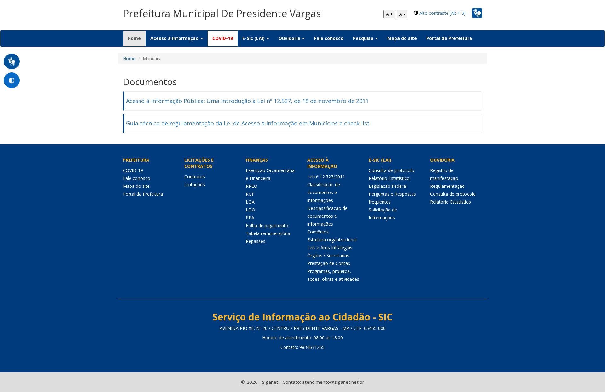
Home (137, 38)
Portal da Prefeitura (449, 38)
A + (389, 14)
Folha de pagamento (267, 225)
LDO (250, 210)
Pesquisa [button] (364, 38)
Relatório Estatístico (389, 178)
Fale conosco (328, 38)
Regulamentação (447, 186)
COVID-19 (222, 38)
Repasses (255, 241)
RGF (250, 194)
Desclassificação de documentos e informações (327, 216)
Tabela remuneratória (268, 233)
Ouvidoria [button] (290, 38)
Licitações (194, 184)
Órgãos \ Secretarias (328, 255)
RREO (251, 186)
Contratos (194, 177)
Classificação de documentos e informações (323, 192)
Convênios (318, 232)
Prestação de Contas (328, 263)
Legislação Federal (388, 186)
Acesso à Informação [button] (175, 38)
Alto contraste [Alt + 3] (442, 13)
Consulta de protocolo (391, 170)
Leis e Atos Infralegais (329, 248)
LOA (250, 202)
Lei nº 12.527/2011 (326, 177)
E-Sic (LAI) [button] (254, 38)
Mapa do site (402, 38)
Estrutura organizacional (332, 240)
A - (402, 14)
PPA (250, 218)
